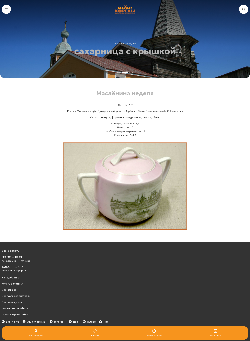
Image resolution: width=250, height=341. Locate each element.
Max (105, 321)
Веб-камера (9, 289)
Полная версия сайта (15, 314)
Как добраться (11, 277)
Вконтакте (12, 321)
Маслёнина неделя (125, 43)
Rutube (91, 321)
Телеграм (59, 321)
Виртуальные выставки (16, 296)
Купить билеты (11, 283)
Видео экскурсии (12, 302)
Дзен (76, 321)
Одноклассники (36, 321)
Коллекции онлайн (13, 308)
